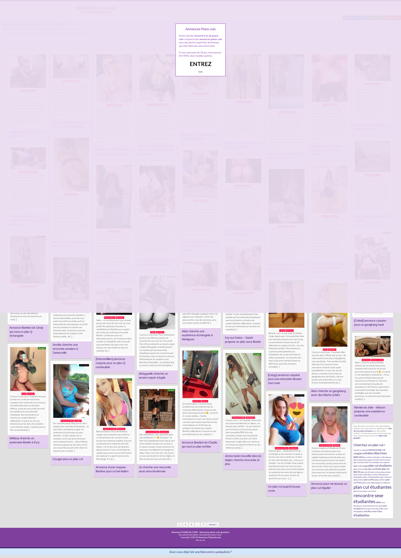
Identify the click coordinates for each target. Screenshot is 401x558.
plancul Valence (383, 483)
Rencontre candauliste (215, 552)
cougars (358, 453)
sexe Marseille (377, 509)
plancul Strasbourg (369, 483)
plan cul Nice (369, 479)
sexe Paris (377, 511)
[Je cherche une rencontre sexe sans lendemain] (157, 410)
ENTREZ (200, 63)
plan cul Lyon (376, 472)
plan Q (356, 491)
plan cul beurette (369, 457)
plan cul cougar (361, 465)
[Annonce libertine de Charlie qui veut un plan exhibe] (200, 375)
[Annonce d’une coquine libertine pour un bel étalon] (114, 403)
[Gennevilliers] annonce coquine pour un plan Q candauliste (110, 363)
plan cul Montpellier (371, 477)
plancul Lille (366, 472)
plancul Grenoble (361, 469)
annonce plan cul (376, 449)
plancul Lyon (386, 472)
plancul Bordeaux (361, 460)
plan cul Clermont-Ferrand (365, 462)
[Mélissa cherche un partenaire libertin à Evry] (28, 369)
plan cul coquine (383, 462)
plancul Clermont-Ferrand (379, 460)
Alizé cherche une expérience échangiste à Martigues (197, 335)
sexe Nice (367, 511)
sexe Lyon (367, 509)
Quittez (200, 72)
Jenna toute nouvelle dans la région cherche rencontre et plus (243, 460)
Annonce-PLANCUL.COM (185, 532)
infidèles (368, 453)
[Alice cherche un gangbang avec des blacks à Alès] (329, 315)
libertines (380, 453)
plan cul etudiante (380, 465)
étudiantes (361, 515)
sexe (378, 502)
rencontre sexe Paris (367, 491)
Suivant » (213, 524)
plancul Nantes (386, 477)
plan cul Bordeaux (384, 457)
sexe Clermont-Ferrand (372, 506)
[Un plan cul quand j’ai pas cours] (286, 420)
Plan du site (200, 540)
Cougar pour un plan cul (68, 459)
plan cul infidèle (374, 469)
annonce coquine (361, 450)
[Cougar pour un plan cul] (71, 391)
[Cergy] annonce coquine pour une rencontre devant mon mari (284, 379)
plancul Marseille (360, 475)
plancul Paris (380, 480)
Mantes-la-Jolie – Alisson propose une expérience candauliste (369, 411)
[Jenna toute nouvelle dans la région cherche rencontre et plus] (243, 384)
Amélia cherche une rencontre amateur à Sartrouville (65, 348)
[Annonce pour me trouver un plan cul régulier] (329, 425)
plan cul (358, 457)
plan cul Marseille (375, 475)
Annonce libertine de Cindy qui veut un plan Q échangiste (26, 331)
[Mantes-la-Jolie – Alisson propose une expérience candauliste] (373, 347)
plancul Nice (359, 480)
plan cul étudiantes (372, 487)
